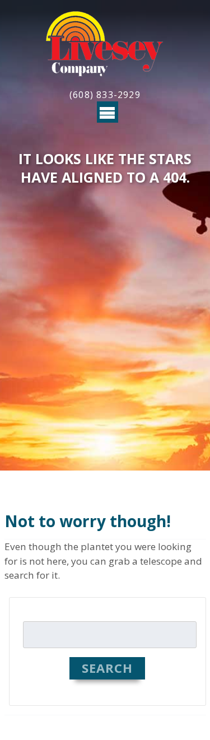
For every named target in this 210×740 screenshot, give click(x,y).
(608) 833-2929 (105, 95)
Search (107, 667)
